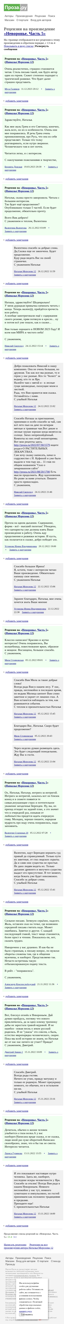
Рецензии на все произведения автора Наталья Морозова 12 (28, 1246)
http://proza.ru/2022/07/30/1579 (32, 445)
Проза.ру (10, 1264)
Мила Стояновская (14, 660)
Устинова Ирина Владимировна (21, 546)
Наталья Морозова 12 (19, 62)
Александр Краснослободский (20, 984)
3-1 (15, 1237)
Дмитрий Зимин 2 (14, 1052)
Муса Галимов (12, 89)
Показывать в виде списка (18, 46)
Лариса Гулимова (13, 1153)
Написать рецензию (15, 1244)
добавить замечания (16, 100)
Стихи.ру (56, 1261)
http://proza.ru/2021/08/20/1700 (32, 471)
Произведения (24, 16)
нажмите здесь (25, 1311)
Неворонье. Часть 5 (34, 58)
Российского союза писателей (26, 1320)
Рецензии (40, 16)
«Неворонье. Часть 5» (25, 33)
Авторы (9, 16)
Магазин (9, 20)
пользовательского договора (25, 1275)
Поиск (51, 16)
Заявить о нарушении (16, 231)
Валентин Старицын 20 (16, 833)
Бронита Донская (13, 167)
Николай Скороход (14, 346)
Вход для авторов (41, 20)
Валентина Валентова (16, 228)
